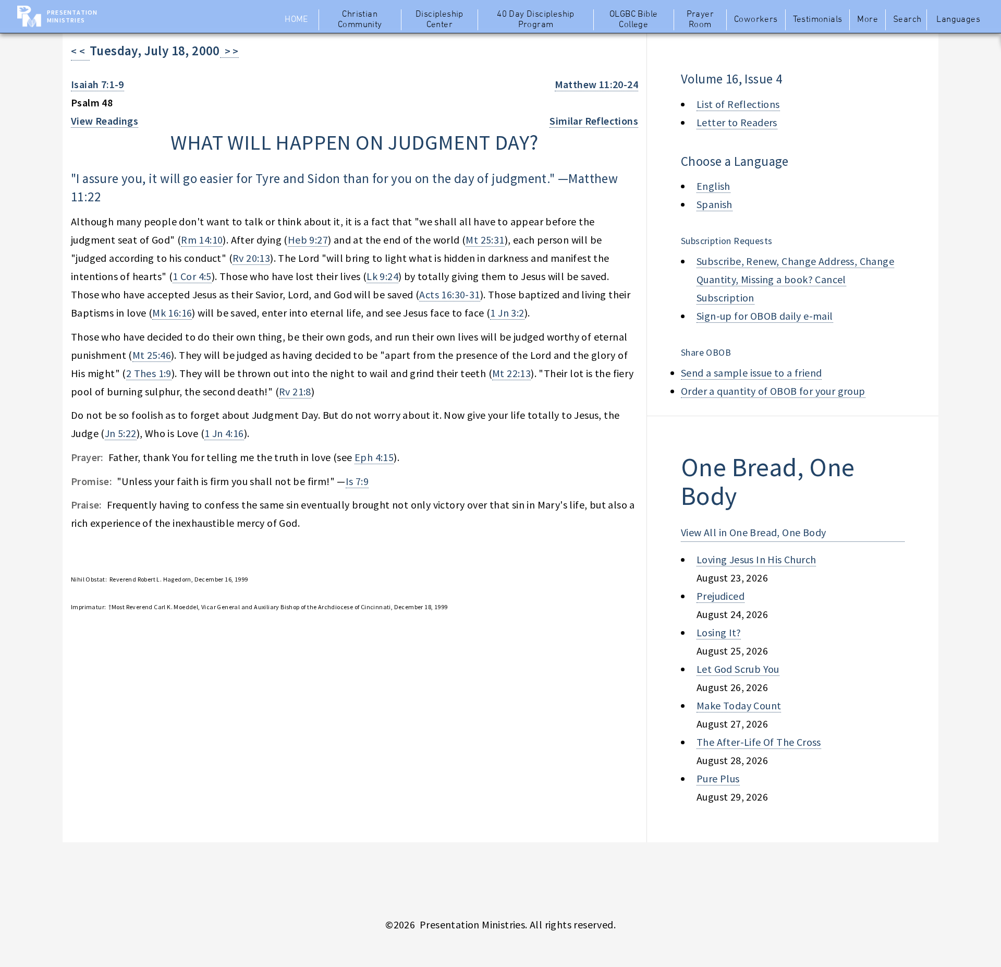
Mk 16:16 (172, 312)
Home (296, 20)
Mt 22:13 (511, 373)
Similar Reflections (594, 120)
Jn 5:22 (121, 433)
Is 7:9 (357, 481)
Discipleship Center (439, 19)
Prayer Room (700, 19)
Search (907, 20)
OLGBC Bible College (633, 19)
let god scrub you (738, 668)
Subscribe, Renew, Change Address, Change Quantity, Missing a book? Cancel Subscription (795, 279)
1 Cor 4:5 (192, 276)
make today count (739, 705)
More (867, 20)
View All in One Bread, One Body (753, 532)
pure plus (718, 778)
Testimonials (818, 20)
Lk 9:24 (382, 276)
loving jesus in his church (756, 559)
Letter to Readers (737, 122)
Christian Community (360, 19)
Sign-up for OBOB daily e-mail (765, 315)
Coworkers (756, 20)
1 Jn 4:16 (224, 433)
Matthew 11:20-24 (596, 84)
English (713, 185)
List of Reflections (738, 104)
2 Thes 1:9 (149, 373)
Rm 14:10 (202, 239)
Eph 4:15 (374, 457)
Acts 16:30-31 (449, 294)
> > (229, 50)
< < (80, 50)
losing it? (719, 632)
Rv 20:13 (251, 257)
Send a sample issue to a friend (751, 372)
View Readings (104, 120)
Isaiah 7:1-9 (97, 84)
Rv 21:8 (295, 391)
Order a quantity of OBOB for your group (773, 390)
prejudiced (720, 595)
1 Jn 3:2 (507, 312)
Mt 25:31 (485, 239)
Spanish (715, 204)
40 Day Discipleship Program (536, 19)
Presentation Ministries (72, 16)
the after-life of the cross (759, 741)
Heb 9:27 (308, 239)
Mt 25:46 (151, 354)
